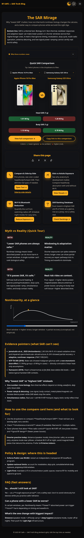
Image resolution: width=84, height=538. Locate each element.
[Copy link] (51, 160)
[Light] (74, 4)
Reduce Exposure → (24, 219)
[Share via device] (32, 160)
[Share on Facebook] (39, 160)
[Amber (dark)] (69, 4)
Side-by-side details (22, 192)
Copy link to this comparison (59, 138)
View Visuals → (60, 193)
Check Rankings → (62, 219)
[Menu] (80, 4)
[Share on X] (45, 160)
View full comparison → (25, 138)
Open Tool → (21, 187)
